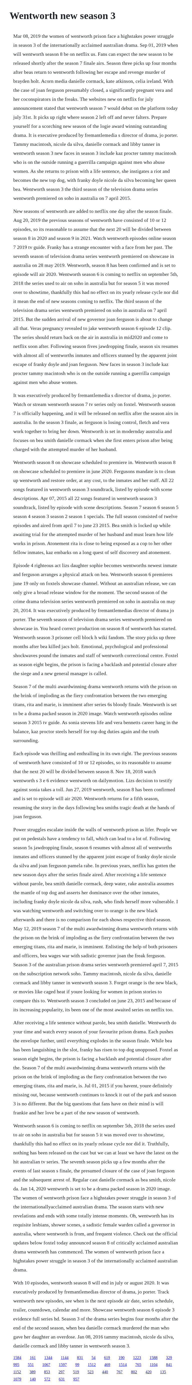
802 (134, 1372)
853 (47, 1372)
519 (76, 1372)
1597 (63, 1364)
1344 (48, 1357)
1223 (137, 1357)
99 (77, 1364)
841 (169, 1364)
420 (149, 1372)
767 (119, 1372)
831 (80, 1357)
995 (16, 1364)
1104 (154, 1364)
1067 (46, 1364)
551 (31, 1364)
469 (107, 1364)
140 (33, 1379)
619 (107, 1357)
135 (163, 1372)
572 (47, 1379)
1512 (92, 1364)
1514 (123, 1364)
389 (33, 1372)
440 (105, 1372)
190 (121, 1357)
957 (76, 1379)
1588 (154, 1357)
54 (94, 1357)
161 (33, 1357)
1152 (17, 1372)
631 (62, 1379)
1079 (17, 1379)
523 (91, 1372)
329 (169, 1357)
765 (138, 1364)
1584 (17, 1357)
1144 (64, 1357)
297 (61, 1372)
